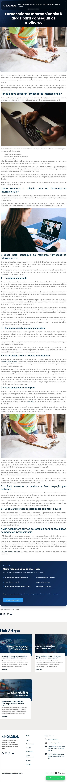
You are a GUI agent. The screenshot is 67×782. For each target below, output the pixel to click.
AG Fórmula (39, 4)
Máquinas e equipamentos (31, 594)
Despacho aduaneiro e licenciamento (16, 577)
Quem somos (25, 4)
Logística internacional (43, 582)
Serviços (32, 4)
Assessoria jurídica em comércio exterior (17, 586)
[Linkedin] (4, 614)
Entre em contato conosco (10, 552)
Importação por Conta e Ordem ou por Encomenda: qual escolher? (48, 657)
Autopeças (56, 594)
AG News (57, 4)
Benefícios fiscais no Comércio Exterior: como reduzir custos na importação (13, 703)
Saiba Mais (5, 669)
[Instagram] (8, 614)
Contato (21, 6)
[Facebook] (1, 614)
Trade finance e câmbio (12, 582)
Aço (21, 594)
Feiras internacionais (48, 4)
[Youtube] (11, 614)
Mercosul (31, 401)
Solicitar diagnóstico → (13, 600)
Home (19, 4)
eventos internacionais (9, 362)
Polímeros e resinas (46, 594)
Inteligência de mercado (43, 586)
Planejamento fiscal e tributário (45, 577)
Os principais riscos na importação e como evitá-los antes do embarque (14, 657)
